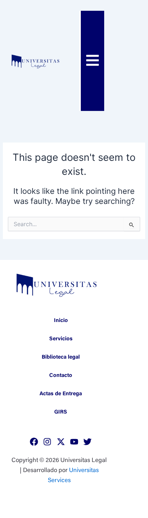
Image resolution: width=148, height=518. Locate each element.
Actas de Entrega (61, 394)
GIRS (60, 412)
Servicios (61, 339)
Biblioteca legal (61, 357)
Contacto (60, 375)
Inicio (61, 320)
